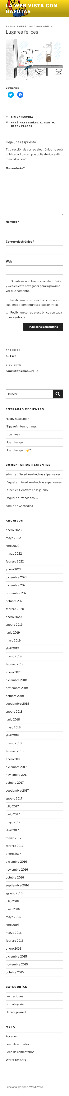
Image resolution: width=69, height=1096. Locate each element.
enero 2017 (13, 854)
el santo (47, 122)
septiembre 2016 (17, 885)
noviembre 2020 (17, 593)
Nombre (12, 221)
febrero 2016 (15, 940)
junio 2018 (13, 719)
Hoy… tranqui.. (15, 442)
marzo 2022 (14, 553)
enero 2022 (13, 569)
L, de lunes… (14, 434)
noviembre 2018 (17, 688)
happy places (22, 126)
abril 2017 (12, 830)
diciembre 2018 (16, 680)
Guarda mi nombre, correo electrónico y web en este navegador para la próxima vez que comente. (34, 286)
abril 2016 (12, 925)
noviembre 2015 (17, 964)
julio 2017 (12, 806)
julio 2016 (12, 901)
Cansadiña (26, 506)
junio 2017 (13, 814)
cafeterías (29, 122)
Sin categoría (22, 117)
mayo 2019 (13, 640)
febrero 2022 (15, 561)
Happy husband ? (17, 419)
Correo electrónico (20, 241)
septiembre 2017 (17, 790)
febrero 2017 (14, 846)
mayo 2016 (13, 917)
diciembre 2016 (16, 861)
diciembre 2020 (16, 585)
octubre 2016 (15, 877)
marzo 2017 (13, 838)
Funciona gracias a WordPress (24, 1086)
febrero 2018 (15, 751)
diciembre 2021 (16, 577)
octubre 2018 (15, 696)
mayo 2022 (13, 538)
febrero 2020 (15, 609)
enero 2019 (13, 672)
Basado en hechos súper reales (40, 474)
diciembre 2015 (16, 956)
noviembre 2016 (17, 869)
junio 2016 (13, 909)
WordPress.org (16, 1060)
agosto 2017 (14, 798)
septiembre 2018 (17, 703)
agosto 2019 (14, 624)
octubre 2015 (15, 972)
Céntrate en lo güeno (33, 490)
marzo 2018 (14, 743)
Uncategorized (16, 1012)
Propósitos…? (29, 498)
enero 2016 (13, 948)
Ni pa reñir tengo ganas (21, 426)
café (15, 122)
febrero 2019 (15, 664)
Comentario (15, 168)
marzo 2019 (14, 656)
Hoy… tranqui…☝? (18, 450)
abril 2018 (12, 735)
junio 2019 (13, 632)
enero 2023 (14, 530)
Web (9, 261)
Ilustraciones (14, 996)
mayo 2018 (13, 727)
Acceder (11, 1036)
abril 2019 (12, 648)
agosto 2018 (14, 711)
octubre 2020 (15, 601)
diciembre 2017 (16, 767)
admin (48, 26)
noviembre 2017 (17, 775)
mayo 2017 (13, 822)
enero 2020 (14, 617)
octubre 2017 (15, 782)
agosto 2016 (14, 893)
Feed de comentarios (20, 1052)
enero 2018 (13, 759)
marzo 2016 (14, 933)
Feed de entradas (17, 1044)
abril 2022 (12, 546)
